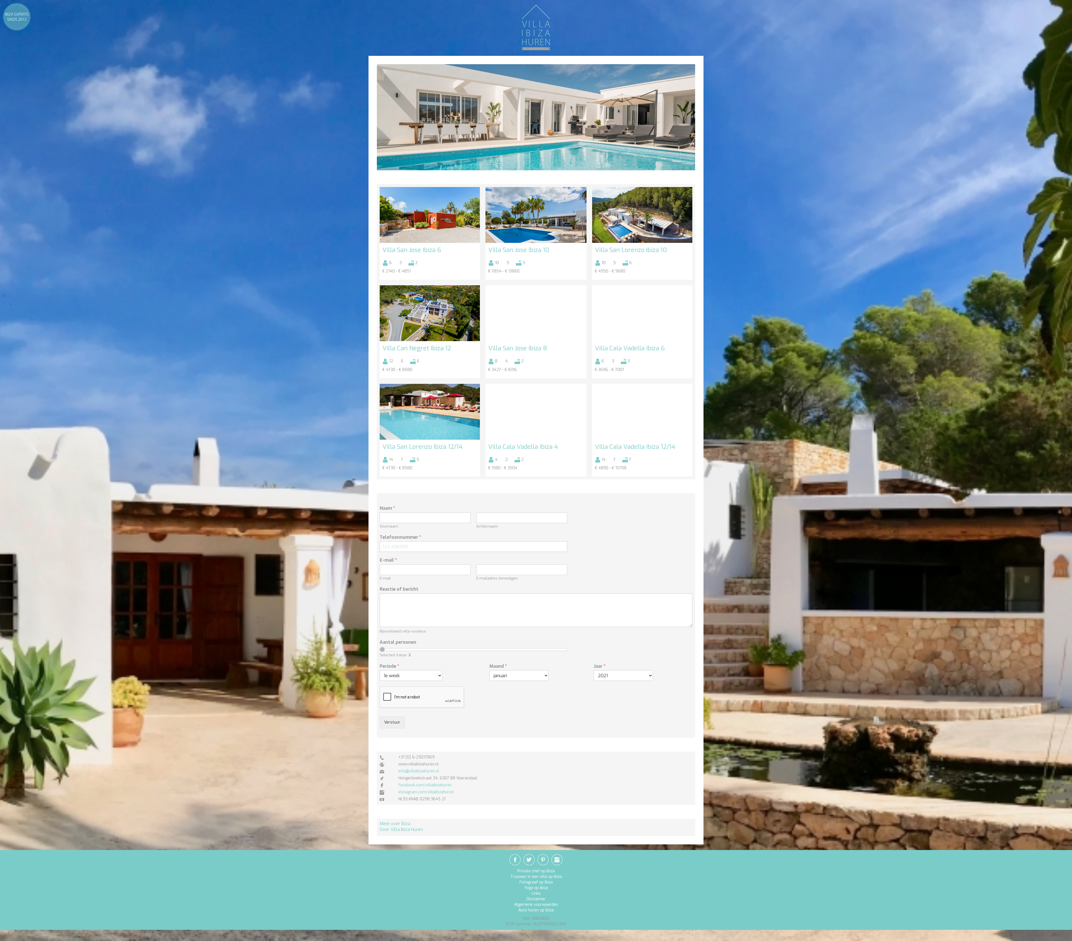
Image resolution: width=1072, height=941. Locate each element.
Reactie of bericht (399, 589)
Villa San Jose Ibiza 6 (411, 250)
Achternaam (487, 526)
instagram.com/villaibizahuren (426, 792)
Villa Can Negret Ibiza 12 (416, 348)
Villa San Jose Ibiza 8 (517, 348)
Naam (387, 508)
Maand (498, 666)
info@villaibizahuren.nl (418, 771)
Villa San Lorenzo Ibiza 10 (631, 250)
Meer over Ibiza (395, 824)
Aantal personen (398, 642)
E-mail (388, 560)
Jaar (600, 666)
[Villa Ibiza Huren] (536, 27)
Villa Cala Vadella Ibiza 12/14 (635, 447)
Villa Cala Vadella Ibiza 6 (630, 348)
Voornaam (389, 526)
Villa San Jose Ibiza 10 (518, 250)
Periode (389, 666)
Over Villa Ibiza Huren (401, 829)
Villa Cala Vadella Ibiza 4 (523, 447)
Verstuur (392, 722)
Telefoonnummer (400, 537)
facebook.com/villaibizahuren (425, 785)
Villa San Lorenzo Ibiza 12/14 (422, 447)
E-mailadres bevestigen (497, 578)
